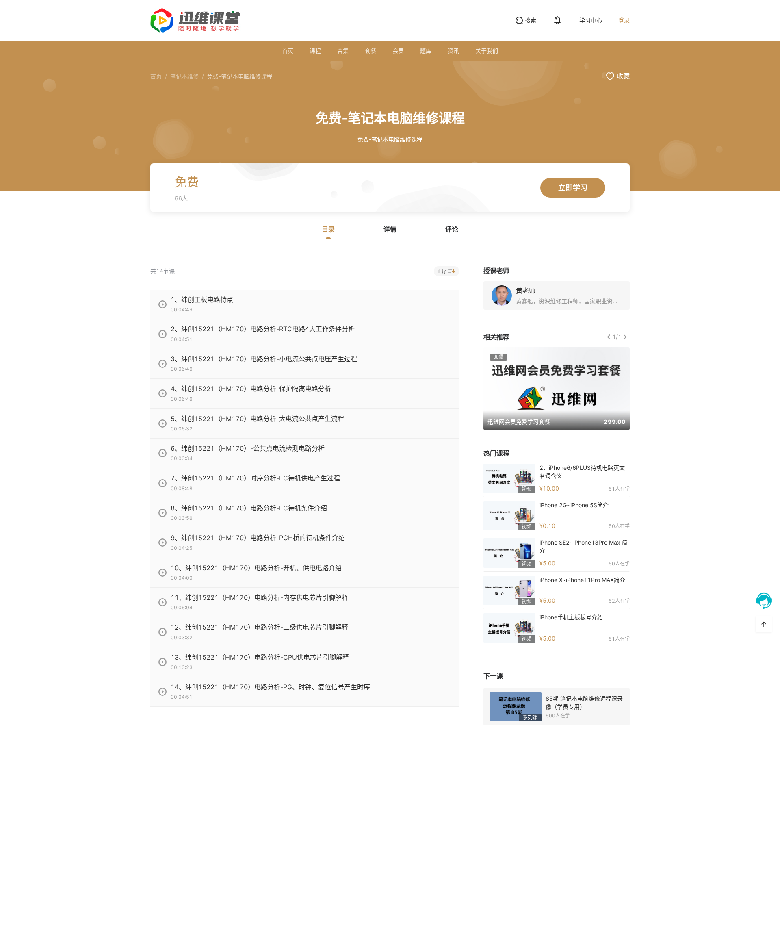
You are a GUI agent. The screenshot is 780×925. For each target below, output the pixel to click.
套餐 (370, 50)
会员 (398, 50)
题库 (425, 50)
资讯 (453, 50)
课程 (315, 50)
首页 (287, 50)
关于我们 (486, 50)
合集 (343, 50)
